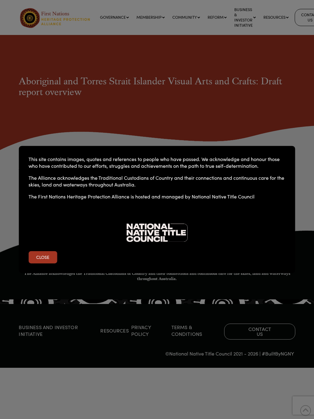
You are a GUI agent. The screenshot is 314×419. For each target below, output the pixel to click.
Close (42, 257)
